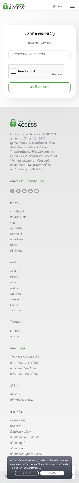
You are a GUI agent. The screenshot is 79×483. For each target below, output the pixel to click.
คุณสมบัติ (16, 228)
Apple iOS (15, 294)
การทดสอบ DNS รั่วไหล (24, 363)
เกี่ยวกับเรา (16, 394)
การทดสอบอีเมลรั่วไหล (23, 368)
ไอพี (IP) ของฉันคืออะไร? (25, 357)
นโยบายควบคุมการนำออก (26, 454)
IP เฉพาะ (15, 331)
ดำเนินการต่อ (39, 87)
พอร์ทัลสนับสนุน (19, 420)
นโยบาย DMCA (19, 448)
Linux (13, 282)
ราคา (13, 223)
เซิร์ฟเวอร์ (16, 234)
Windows (15, 271)
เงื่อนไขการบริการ (21, 432)
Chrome (14, 299)
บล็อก (13, 245)
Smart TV (15, 310)
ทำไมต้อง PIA (18, 217)
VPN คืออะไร (18, 212)
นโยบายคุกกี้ (17, 443)
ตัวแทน (14, 336)
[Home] (14, 6)
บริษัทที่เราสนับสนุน (21, 400)
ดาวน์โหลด (17, 239)
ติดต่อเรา (15, 426)
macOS (14, 277)
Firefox (14, 305)
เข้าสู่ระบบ (16, 251)
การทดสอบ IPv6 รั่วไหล (24, 374)
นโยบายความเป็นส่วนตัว (25, 437)
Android (14, 288)
